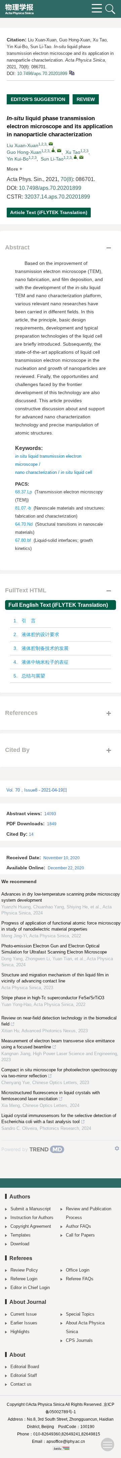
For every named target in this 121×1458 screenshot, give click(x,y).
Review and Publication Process (88, 1213)
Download (19, 1243)
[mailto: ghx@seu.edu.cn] (59, 150)
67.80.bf (23, 540)
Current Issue (23, 1314)
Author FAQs (78, 1226)
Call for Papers (80, 1235)
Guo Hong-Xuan (24, 152)
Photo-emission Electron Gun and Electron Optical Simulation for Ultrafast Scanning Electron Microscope (54, 948)
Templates (20, 1235)
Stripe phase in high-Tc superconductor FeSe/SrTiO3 (52, 997)
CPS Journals (79, 1340)
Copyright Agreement (30, 1226)
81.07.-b (23, 508)
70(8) (67, 179)
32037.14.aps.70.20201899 (57, 197)
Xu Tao (73, 152)
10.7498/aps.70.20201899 (42, 73)
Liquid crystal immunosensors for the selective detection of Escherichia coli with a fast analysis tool (58, 1118)
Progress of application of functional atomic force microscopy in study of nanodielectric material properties (61, 926)
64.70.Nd (24, 524)
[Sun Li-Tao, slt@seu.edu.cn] (75, 157)
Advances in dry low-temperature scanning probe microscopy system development (60, 897)
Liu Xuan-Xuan (22, 145)
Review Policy (24, 1270)
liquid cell (76, 472)
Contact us (21, 1384)
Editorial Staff (23, 1375)
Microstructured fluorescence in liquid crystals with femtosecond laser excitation (50, 1095)
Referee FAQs (79, 1278)
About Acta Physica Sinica (85, 1327)
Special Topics (80, 1314)
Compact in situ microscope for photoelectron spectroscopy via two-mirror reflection (59, 1072)
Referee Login (23, 1278)
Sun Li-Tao (52, 159)
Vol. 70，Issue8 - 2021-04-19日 (36, 790)
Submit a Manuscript (30, 1208)
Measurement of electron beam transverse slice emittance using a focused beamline (58, 1043)
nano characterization (36, 472)
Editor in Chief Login (30, 1287)
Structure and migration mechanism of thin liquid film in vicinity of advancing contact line (55, 977)
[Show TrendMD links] (117, 1148)
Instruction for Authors (31, 1217)
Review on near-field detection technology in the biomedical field (59, 1021)
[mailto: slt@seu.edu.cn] (81, 157)
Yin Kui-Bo (18, 159)
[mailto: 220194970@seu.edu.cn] (50, 143)
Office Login (77, 1270)
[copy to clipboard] (71, 72)
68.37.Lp (23, 491)
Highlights (20, 1331)
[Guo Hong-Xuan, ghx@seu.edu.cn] (53, 150)
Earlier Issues (23, 1322)
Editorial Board (24, 1366)
